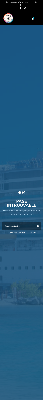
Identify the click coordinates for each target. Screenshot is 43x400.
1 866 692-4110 (13, 2)
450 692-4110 (26, 2)
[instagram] (25, 8)
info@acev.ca (21, 5)
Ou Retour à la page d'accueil (21, 232)
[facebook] (20, 8)
